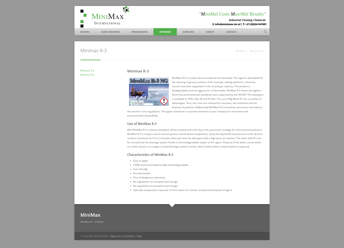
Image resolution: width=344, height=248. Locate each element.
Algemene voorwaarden (122, 235)
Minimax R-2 (87, 70)
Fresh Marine (140, 31)
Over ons (188, 31)
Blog (139, 235)
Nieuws (84, 31)
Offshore (165, 31)
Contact (231, 31)
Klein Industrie (110, 31)
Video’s (210, 31)
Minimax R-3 (87, 74)
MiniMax (240, 51)
